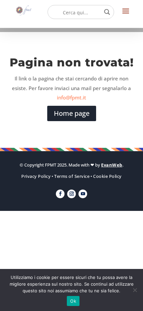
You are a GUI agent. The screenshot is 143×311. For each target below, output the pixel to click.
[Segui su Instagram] (71, 194)
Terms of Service (71, 176)
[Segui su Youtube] (82, 194)
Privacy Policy (36, 176)
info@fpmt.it (71, 97)
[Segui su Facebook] (60, 194)
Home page (71, 113)
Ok (73, 301)
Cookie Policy (107, 176)
